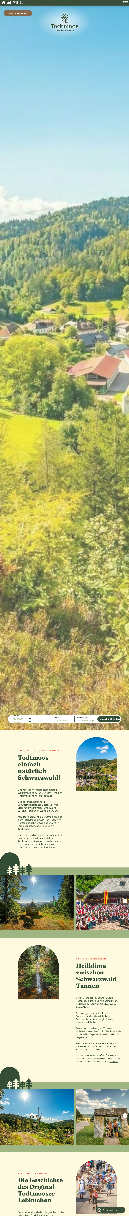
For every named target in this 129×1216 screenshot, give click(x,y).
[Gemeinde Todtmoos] (96, 764)
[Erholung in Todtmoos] (38, 972)
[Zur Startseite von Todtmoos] (64, 33)
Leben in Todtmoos (18, 13)
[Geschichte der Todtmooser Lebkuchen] (96, 1187)
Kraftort (113, 1061)
